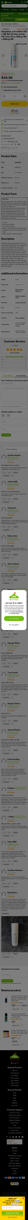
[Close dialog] (23, 1198)
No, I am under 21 (14, 625)
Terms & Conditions (17, 611)
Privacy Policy (15, 613)
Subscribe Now (12, 1213)
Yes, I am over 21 (14, 618)
